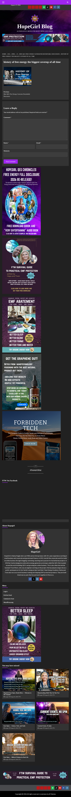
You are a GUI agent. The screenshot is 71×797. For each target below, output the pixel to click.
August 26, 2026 (14, 696)
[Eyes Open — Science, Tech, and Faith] (18, 713)
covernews (43, 794)
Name (6, 143)
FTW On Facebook (9, 481)
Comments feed (9, 599)
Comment (7, 117)
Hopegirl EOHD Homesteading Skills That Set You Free (16, 686)
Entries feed (8, 595)
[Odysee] (36, 7)
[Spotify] (44, 7)
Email (38, 143)
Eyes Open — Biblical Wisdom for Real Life (16, 757)
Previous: (17, 94)
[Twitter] (33, 579)
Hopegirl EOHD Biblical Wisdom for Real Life (14, 682)
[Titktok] (47, 7)
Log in (5, 591)
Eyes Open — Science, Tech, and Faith (14, 726)
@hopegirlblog (35, 470)
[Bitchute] (33, 7)
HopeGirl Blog (35, 26)
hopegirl (7, 696)
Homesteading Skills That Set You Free (48, 693)
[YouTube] (41, 579)
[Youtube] (51, 7)
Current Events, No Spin (44, 726)
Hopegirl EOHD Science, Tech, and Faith (13, 688)
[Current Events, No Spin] (52, 713)
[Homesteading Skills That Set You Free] (52, 680)
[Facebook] (54, 7)
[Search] (67, 2)
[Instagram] (58, 7)
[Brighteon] (40, 7)
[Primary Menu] (3, 2)
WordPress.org (8, 602)
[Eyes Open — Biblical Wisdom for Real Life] (18, 744)
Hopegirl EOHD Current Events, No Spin (13, 684)
